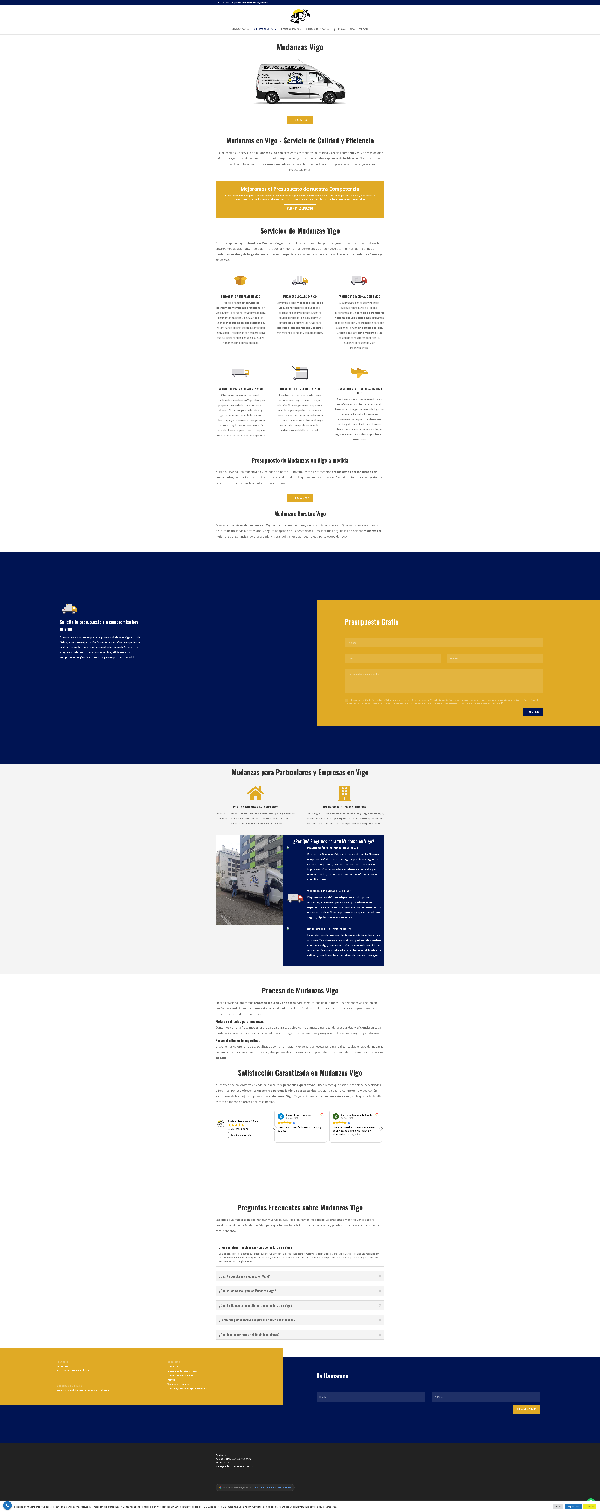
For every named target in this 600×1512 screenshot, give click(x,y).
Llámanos (300, 120)
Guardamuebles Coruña (317, 29)
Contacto (363, 29)
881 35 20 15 (222, 1462)
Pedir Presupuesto (300, 208)
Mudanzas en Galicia (263, 29)
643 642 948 (223, 2)
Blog (352, 29)
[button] (382, 1128)
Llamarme (526, 1409)
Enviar (533, 712)
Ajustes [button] (558, 1506)
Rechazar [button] (589, 1506)
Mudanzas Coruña (240, 29)
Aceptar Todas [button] (574, 1506)
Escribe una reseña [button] (241, 1134)
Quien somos (339, 29)
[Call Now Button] (7, 1505)
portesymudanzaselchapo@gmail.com (235, 1466)
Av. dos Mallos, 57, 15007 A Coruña (234, 1458)
